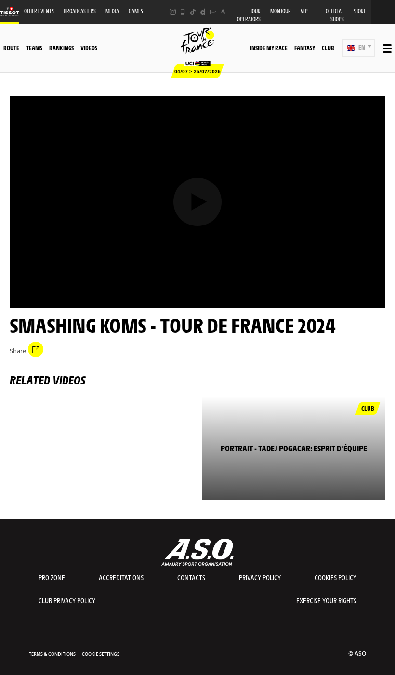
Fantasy (304, 48)
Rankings (61, 48)
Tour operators (249, 15)
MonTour (280, 10)
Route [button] (11, 48)
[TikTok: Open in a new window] (193, 12)
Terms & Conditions (52, 654)
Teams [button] (34, 48)
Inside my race (269, 48)
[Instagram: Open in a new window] (173, 12)
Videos (88, 48)
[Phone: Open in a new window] (183, 12)
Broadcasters (80, 10)
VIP (304, 10)
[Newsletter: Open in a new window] (213, 12)
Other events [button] (39, 10)
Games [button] (136, 10)
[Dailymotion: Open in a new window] (203, 12)
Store (360, 10)
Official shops (335, 15)
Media (112, 10)
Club (328, 48)
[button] (358, 48)
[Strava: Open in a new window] (223, 12)
